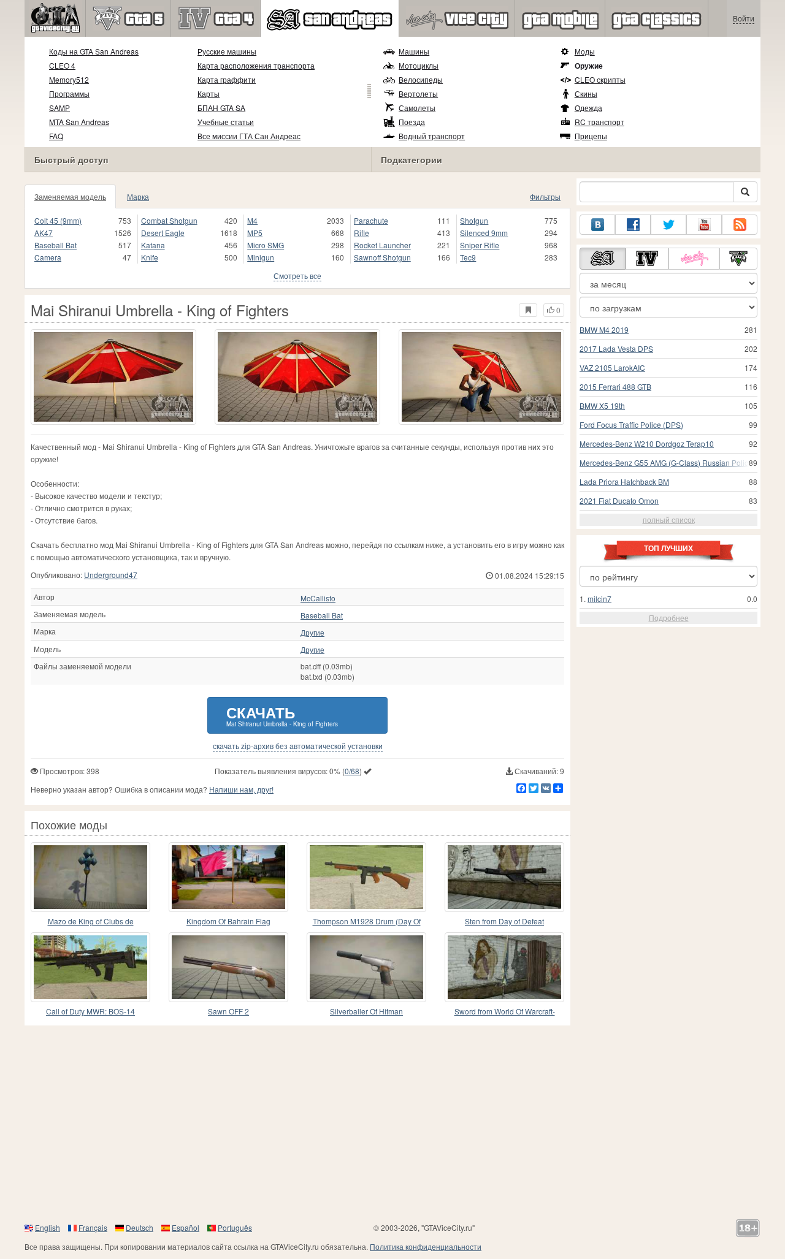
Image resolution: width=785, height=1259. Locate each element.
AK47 (43, 232)
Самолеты (417, 107)
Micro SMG (265, 245)
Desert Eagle (163, 232)
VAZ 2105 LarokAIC (612, 367)
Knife (149, 257)
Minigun (260, 257)
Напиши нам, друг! (241, 789)
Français (92, 1227)
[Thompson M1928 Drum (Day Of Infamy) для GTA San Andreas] (366, 877)
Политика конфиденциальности (425, 1246)
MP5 (254, 232)
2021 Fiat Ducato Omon (619, 500)
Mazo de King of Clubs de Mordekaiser (91, 921)
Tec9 (468, 257)
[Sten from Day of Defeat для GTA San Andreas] (504, 877)
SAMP (59, 107)
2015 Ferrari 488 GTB (615, 386)
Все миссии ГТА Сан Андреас (249, 136)
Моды (585, 51)
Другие (312, 633)
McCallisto (318, 598)
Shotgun (474, 220)
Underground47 (110, 574)
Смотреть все (297, 275)
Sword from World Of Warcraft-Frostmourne (504, 1011)
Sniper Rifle (479, 245)
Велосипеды (421, 79)
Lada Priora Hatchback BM (624, 481)
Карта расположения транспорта (256, 65)
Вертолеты (418, 93)
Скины (586, 93)
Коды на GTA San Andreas (94, 51)
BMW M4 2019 (604, 329)
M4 (252, 220)
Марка (138, 196)
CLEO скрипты (600, 79)
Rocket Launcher (382, 245)
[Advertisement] (392, 1123)
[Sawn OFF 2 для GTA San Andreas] (228, 967)
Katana (153, 245)
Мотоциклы (418, 65)
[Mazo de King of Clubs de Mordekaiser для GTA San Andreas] (90, 877)
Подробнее (669, 617)
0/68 (352, 771)
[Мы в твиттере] (668, 225)
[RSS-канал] (739, 225)
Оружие (589, 65)
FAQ (56, 136)
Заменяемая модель (70, 196)
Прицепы (591, 136)
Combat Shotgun (169, 220)
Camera (47, 257)
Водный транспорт (432, 136)
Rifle (361, 232)
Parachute (371, 220)
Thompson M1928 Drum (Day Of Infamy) (367, 921)
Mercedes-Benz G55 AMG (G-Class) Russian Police (666, 462)
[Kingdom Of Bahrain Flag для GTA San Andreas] (228, 877)
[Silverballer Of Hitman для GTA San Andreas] (366, 967)
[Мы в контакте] (597, 225)
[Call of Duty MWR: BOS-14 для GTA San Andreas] (90, 967)
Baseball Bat (55, 245)
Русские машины (226, 51)
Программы (69, 93)
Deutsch (139, 1227)
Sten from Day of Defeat (504, 921)
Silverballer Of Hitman (366, 1011)
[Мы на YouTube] (704, 225)
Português (235, 1227)
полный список (669, 519)
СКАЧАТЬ (282, 715)
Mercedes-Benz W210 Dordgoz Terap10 (647, 443)
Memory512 (69, 79)
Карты (208, 93)
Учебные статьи (225, 121)
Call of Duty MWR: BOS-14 (90, 1011)
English (47, 1227)
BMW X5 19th (602, 405)
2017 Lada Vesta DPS (616, 348)
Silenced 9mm (484, 232)
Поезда (412, 121)
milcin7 (599, 598)
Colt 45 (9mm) (58, 220)
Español (185, 1227)
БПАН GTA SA (221, 107)
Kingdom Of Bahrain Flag (228, 921)
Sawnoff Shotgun (382, 257)
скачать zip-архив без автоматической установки (298, 746)
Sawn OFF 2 (228, 1011)
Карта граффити (226, 79)
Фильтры (545, 196)
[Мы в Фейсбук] (633, 225)
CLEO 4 (62, 65)
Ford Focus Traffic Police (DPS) (631, 424)
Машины (414, 51)
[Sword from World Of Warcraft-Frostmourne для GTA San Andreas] (504, 967)
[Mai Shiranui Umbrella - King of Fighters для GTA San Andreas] (113, 377)
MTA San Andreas (79, 121)
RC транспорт (599, 121)
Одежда (588, 107)
